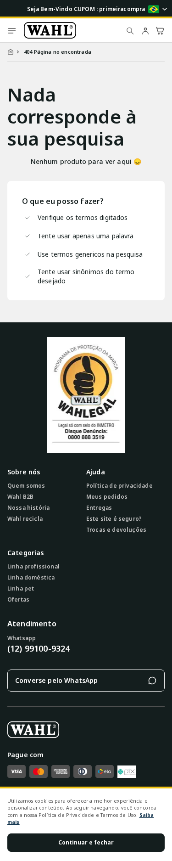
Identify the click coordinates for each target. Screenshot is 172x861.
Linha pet (20, 588)
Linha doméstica (31, 577)
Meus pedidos (107, 497)
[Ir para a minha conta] (145, 30)
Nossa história (28, 508)
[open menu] (12, 30)
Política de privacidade (119, 486)
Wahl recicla (25, 519)
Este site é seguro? (114, 519)
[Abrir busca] (130, 30)
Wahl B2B (20, 497)
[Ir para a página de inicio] (71, 30)
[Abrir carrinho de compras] (160, 30)
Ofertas (18, 599)
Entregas (99, 508)
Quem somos (26, 486)
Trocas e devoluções (116, 530)
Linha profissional (33, 566)
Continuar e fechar (86, 842)
